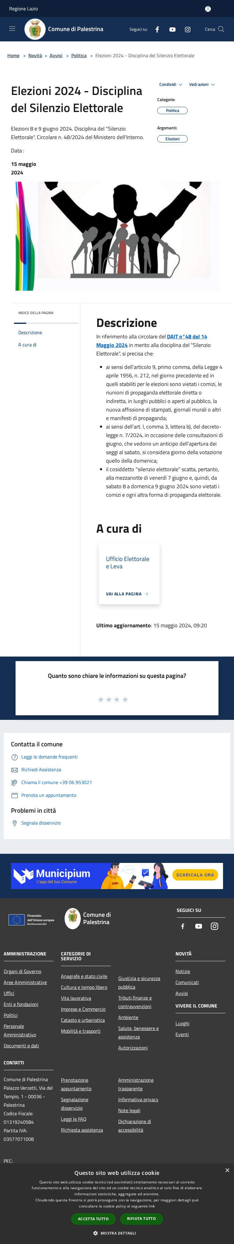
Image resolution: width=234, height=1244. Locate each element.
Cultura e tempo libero (84, 987)
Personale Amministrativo (20, 1030)
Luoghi (183, 1023)
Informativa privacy (138, 1099)
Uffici (9, 993)
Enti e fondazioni (21, 1004)
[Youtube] (170, 29)
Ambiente (128, 1017)
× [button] (227, 1170)
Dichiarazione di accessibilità (134, 1126)
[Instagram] (185, 29)
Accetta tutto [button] (93, 1218)
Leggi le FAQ (74, 1119)
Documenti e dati (21, 1045)
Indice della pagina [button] (35, 313)
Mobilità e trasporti (81, 1031)
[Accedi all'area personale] (208, 9)
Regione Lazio (23, 8)
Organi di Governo (22, 971)
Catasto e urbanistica (83, 1020)
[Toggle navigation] (12, 28)
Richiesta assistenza (82, 1130)
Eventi (182, 1034)
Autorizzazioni (133, 1047)
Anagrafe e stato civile (84, 976)
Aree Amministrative (25, 982)
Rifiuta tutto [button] (141, 1218)
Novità (35, 55)
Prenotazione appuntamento (76, 1084)
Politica (79, 55)
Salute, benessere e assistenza (138, 1032)
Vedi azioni (199, 84)
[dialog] (117, 1204)
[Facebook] (155, 29)
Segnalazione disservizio (74, 1104)
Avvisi (56, 55)
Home (13, 55)
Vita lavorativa (76, 998)
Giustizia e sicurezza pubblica (139, 982)
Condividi (168, 84)
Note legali (129, 1110)
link (152, 1206)
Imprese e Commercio (83, 1009)
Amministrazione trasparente (136, 1084)
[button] (117, 1233)
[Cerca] (221, 29)
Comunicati (187, 982)
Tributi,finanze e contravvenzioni (135, 1002)
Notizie (183, 971)
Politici (11, 1015)
